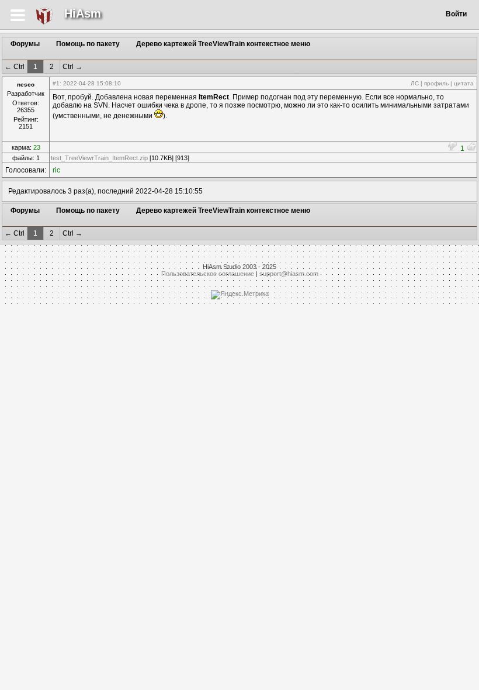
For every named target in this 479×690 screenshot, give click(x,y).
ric (56, 170)
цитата (464, 83)
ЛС (415, 83)
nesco (25, 84)
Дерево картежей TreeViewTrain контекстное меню (223, 44)
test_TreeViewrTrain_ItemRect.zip (99, 157)
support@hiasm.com (288, 273)
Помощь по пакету (88, 44)
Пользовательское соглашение (207, 273)
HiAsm (82, 13)
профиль (436, 83)
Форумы (25, 44)
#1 (56, 83)
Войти (456, 14)
